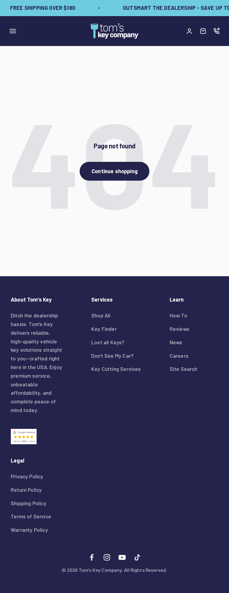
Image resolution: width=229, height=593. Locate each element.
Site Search (183, 368)
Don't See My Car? (112, 355)
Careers (179, 355)
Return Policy (26, 489)
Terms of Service (31, 516)
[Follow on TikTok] (137, 557)
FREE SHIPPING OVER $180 (41, 7)
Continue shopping (114, 171)
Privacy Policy (27, 476)
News (176, 342)
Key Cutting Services (116, 368)
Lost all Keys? (108, 342)
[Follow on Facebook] (92, 557)
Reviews (179, 328)
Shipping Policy (29, 503)
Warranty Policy (29, 529)
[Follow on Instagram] (107, 557)
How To (178, 315)
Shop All (100, 315)
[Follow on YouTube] (122, 557)
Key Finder (104, 328)
